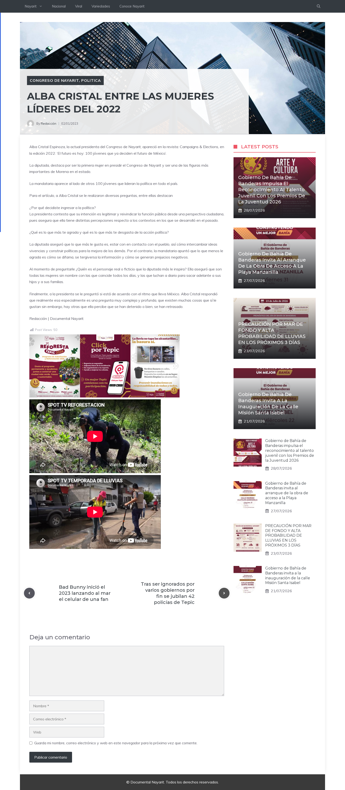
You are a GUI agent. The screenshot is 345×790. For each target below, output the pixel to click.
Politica (91, 80)
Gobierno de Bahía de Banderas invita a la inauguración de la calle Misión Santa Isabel (287, 575)
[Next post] (224, 593)
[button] (318, 6)
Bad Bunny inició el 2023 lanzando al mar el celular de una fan (85, 593)
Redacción (48, 123)
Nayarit (31, 6)
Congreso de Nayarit (54, 80)
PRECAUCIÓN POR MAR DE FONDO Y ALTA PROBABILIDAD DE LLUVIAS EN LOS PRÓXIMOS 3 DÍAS (288, 535)
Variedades (101, 6)
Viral (78, 6)
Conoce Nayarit (132, 6)
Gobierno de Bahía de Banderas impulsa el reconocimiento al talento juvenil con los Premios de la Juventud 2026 (271, 190)
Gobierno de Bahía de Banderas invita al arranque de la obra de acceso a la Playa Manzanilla (286, 493)
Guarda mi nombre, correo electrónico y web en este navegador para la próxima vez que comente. (115, 743)
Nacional (59, 6)
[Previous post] (29, 593)
